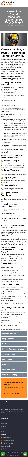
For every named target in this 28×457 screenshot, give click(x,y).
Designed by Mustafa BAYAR (14, 455)
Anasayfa (7, 25)
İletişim (2, 431)
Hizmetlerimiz (4, 423)
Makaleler (3, 429)
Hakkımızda (4, 426)
